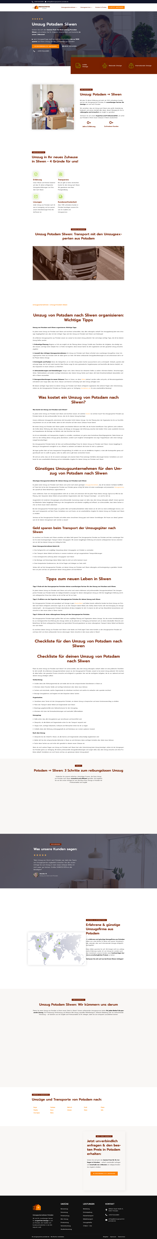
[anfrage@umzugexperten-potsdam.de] (45, 1)
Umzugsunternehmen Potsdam (43, 1215)
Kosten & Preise (100, 7)
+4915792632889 (39, 2)
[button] (86, 90)
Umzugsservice (85, 7)
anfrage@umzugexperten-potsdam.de (57, 2)
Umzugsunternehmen (68, 7)
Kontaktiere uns (86, 388)
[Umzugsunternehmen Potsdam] (41, 7)
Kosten (88, 414)
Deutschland (78, 603)
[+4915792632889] (32, 1)
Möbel (83, 379)
